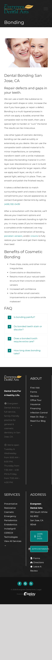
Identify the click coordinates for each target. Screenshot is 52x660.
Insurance (35, 404)
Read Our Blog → (37, 423)
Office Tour (35, 400)
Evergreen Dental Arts (26, 589)
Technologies (11, 537)
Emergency (10, 516)
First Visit (35, 387)
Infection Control (39, 412)
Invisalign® (10, 528)
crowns (34, 236)
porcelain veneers (13, 236)
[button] (26, 317)
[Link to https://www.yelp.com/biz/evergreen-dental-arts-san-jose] (31, 583)
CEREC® (8, 532)
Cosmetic (9, 512)
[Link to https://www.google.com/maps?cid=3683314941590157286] (25, 583)
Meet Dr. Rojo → (38, 416)
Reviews (34, 396)
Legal (39, 589)
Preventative (10, 503)
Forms (33, 392)
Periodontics (10, 520)
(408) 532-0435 (12, 204)
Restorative (10, 508)
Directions (38, 562)
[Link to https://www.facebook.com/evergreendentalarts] (19, 583)
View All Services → (12, 543)
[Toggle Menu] (46, 9)
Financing (35, 408)
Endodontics (10, 524)
